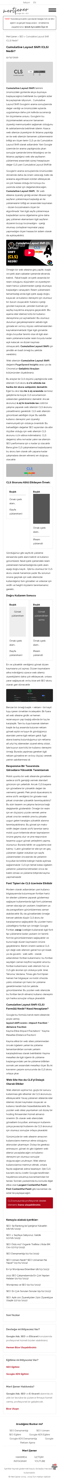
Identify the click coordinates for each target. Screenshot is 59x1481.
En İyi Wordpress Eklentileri (20, 1269)
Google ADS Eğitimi (17, 1374)
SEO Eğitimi (12, 1367)
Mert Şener (11, 36)
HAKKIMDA (21, 1457)
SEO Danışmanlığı (15, 1253)
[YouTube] (54, 1469)
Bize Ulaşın (12, 1408)
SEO (21, 36)
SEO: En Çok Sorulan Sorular (21, 1291)
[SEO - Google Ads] (16, 14)
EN (34, 2)
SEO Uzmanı (42, 1430)
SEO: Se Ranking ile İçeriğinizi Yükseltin (26, 1226)
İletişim (26, 2)
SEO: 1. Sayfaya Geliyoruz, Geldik (23, 1235)
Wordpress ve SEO (16, 1284)
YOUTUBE (40, 1461)
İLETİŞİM (38, 1457)
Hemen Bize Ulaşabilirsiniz (21, 1347)
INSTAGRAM (20, 1461)
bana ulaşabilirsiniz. (29, 1204)
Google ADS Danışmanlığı (23, 1438)
